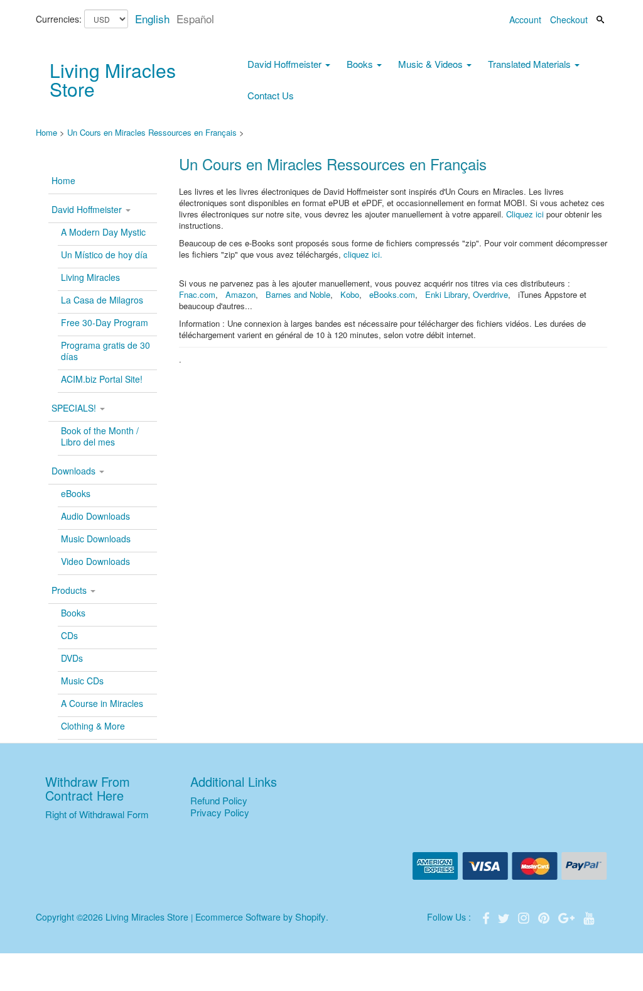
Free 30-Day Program (104, 322)
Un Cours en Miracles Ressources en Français (152, 132)
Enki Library (446, 294)
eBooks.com (392, 294)
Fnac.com (197, 294)
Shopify (310, 916)
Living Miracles (90, 277)
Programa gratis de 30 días (105, 351)
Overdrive (490, 294)
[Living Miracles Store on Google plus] (567, 916)
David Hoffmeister (285, 63)
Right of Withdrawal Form (97, 814)
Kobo (349, 294)
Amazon (240, 294)
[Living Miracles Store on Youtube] (589, 916)
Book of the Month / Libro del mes (100, 436)
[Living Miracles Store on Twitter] (505, 916)
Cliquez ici (525, 214)
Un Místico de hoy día (104, 254)
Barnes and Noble (298, 294)
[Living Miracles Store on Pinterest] (545, 916)
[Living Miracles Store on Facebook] (487, 916)
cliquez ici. (362, 254)
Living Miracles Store (113, 79)
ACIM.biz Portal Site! (102, 379)
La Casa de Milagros (102, 299)
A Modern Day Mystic (103, 232)
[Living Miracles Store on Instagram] (525, 916)
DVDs (72, 658)
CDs (69, 635)
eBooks (75, 493)
